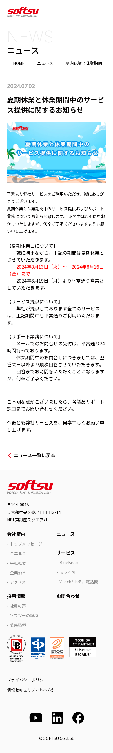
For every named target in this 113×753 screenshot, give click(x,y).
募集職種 (18, 625)
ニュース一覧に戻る (34, 455)
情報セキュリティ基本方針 (31, 690)
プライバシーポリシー (27, 680)
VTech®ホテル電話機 (78, 582)
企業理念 (18, 553)
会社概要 (18, 563)
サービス (66, 552)
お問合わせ (68, 595)
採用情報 (16, 595)
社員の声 (18, 606)
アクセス (18, 582)
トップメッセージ (26, 544)
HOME (19, 63)
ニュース (45, 63)
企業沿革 (18, 573)
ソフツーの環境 (24, 615)
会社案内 (16, 533)
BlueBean (68, 562)
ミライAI (67, 572)
